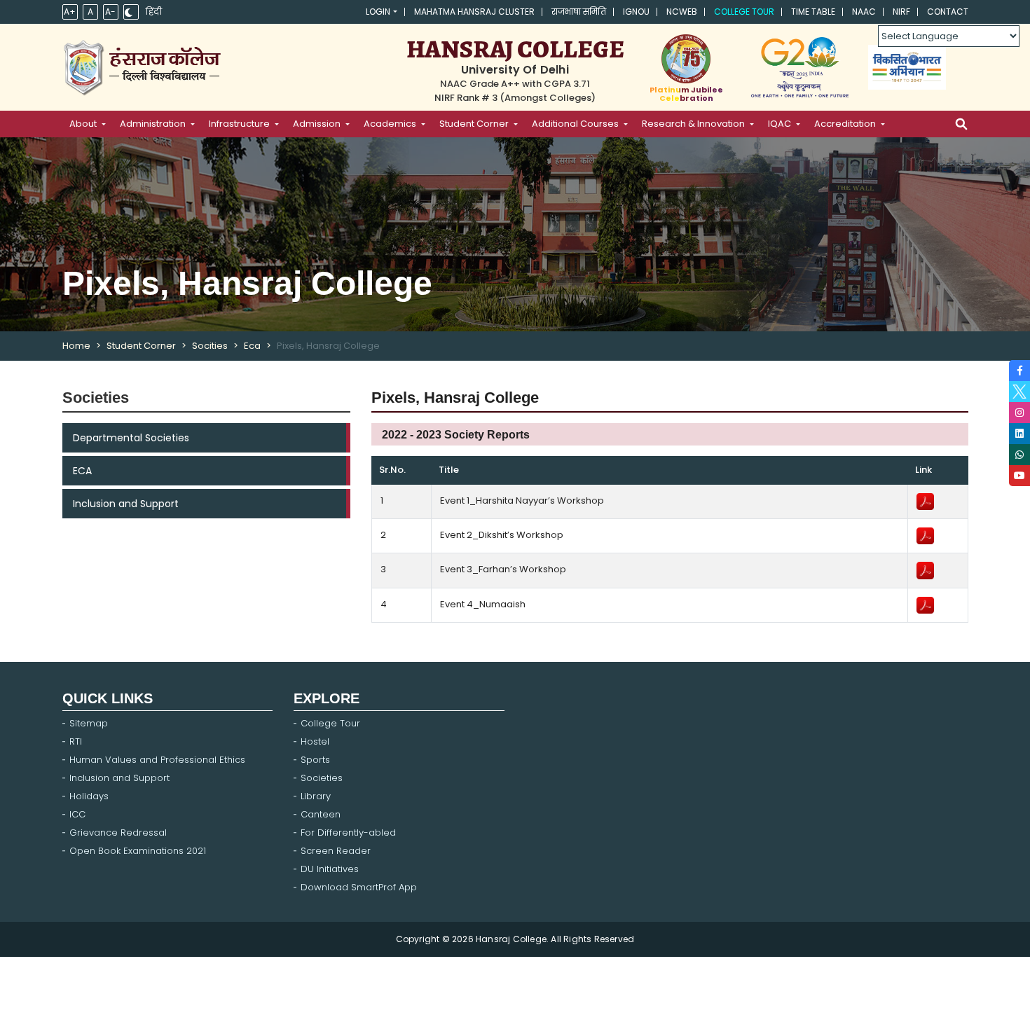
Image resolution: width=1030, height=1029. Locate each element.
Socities (210, 345)
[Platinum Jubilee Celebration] (686, 58)
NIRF (901, 12)
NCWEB (681, 12)
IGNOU (636, 12)
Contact (947, 12)
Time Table (813, 12)
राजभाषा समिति (578, 12)
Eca (252, 345)
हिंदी (154, 12)
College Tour (744, 12)
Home (76, 345)
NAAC (864, 12)
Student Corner (141, 345)
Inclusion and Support (126, 504)
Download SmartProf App (359, 887)
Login (378, 12)
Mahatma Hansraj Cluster (474, 12)
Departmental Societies (131, 438)
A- (110, 12)
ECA (82, 471)
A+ (70, 12)
